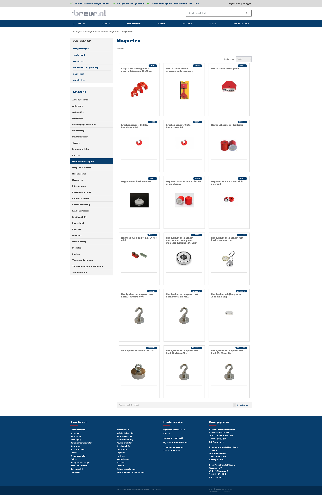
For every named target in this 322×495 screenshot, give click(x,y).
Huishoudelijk (79, 173)
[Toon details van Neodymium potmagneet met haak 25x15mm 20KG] (229, 259)
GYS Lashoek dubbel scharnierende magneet (179, 70)
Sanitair (76, 253)
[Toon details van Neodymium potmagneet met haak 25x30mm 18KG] (139, 315)
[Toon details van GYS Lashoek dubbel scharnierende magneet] (184, 90)
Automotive (78, 112)
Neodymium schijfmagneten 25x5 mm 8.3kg (226, 295)
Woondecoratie (79, 272)
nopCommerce (224, 491)
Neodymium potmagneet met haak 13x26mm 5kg (227, 352)
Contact (212, 23)
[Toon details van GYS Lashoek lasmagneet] (229, 86)
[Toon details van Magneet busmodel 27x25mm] (229, 144)
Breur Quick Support (154, 489)
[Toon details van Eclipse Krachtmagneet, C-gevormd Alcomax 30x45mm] (139, 89)
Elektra (76, 155)
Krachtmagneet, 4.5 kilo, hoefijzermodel (134, 126)
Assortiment (79, 23)
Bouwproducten (80, 136)
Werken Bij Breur (241, 23)
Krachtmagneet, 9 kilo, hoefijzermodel (178, 126)
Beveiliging (77, 118)
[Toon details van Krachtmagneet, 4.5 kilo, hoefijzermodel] (139, 143)
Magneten (114, 31)
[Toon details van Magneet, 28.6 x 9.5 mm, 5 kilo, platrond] (229, 199)
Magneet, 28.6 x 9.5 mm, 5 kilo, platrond (227, 183)
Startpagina (76, 31)
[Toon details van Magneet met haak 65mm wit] (139, 200)
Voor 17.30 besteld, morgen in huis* (92, 3)
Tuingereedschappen (82, 260)
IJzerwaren (77, 179)
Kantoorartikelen (81, 198)
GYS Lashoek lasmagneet (225, 68)
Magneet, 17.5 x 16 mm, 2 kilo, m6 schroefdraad (183, 183)
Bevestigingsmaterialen (84, 124)
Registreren (234, 3)
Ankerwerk (77, 105)
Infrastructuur (79, 186)
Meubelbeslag (79, 241)
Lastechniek (78, 223)
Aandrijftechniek (80, 99)
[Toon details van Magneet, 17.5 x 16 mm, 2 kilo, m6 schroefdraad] (184, 200)
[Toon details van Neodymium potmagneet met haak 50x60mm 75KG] (184, 315)
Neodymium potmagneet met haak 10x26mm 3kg (182, 352)
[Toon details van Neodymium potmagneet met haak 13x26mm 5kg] (229, 372)
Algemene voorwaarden (174, 429)
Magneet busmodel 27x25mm (227, 125)
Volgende (244, 404)
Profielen (77, 247)
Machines (77, 235)
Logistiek (76, 229)
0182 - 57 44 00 (218, 473)
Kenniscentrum (134, 23)
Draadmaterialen (80, 149)
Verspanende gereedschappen (87, 266)
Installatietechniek (81, 192)
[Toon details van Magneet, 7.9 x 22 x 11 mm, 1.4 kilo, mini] (139, 255)
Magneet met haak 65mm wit (136, 181)
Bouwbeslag (78, 130)
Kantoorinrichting (81, 204)
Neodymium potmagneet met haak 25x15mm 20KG (227, 239)
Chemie (76, 142)
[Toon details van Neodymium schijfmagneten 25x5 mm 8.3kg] (229, 313)
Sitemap (122, 489)
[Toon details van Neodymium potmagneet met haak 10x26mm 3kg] (184, 372)
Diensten (106, 23)
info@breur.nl (217, 442)
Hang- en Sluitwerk (81, 167)
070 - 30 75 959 (218, 456)
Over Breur (187, 23)
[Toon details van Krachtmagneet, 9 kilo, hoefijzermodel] (184, 143)
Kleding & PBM (79, 216)
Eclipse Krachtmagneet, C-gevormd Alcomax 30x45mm (136, 70)
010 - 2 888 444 (171, 450)
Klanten (161, 23)
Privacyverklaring (136, 489)
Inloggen (247, 3)
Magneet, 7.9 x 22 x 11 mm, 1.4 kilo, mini (139, 239)
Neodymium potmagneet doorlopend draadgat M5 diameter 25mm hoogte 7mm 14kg (181, 241)
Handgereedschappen (96, 31)
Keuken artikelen (80, 210)
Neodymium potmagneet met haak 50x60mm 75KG (182, 295)
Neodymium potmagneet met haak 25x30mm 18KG (137, 295)
